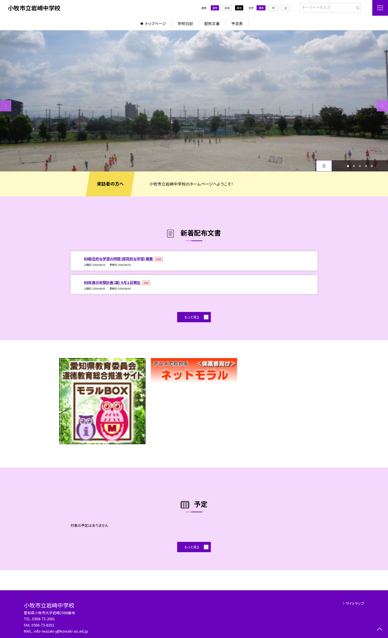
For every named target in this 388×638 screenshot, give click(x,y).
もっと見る (191, 317)
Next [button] (382, 105)
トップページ (155, 23)
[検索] (357, 7)
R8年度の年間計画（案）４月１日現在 (112, 282)
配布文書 (212, 23)
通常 (214, 8)
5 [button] (372, 166)
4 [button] (366, 166)
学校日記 (185, 23)
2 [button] (354, 166)
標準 (261, 8)
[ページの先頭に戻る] (379, 629)
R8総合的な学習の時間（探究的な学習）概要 (119, 258)
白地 (227, 8)
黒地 (239, 8)
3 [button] (360, 166)
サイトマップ (355, 603)
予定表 (237, 23)
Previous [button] (5, 105)
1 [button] (348, 166)
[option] (194, 100)
